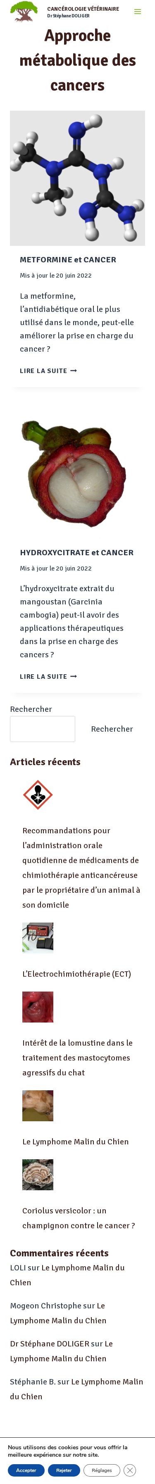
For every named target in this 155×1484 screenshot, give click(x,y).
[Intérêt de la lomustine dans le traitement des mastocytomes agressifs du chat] (37, 1007)
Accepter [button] (26, 1470)
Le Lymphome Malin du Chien (75, 1142)
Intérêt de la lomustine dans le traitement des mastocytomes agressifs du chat (77, 1058)
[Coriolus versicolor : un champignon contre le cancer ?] (37, 1174)
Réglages (102, 1470)
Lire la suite (48, 371)
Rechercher (31, 709)
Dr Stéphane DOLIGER (49, 1344)
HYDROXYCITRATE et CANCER (77, 552)
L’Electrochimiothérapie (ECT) (76, 974)
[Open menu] (137, 11)
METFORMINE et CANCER (68, 259)
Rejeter (64, 1470)
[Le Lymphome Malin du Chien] (37, 1105)
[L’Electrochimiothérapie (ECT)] (37, 938)
